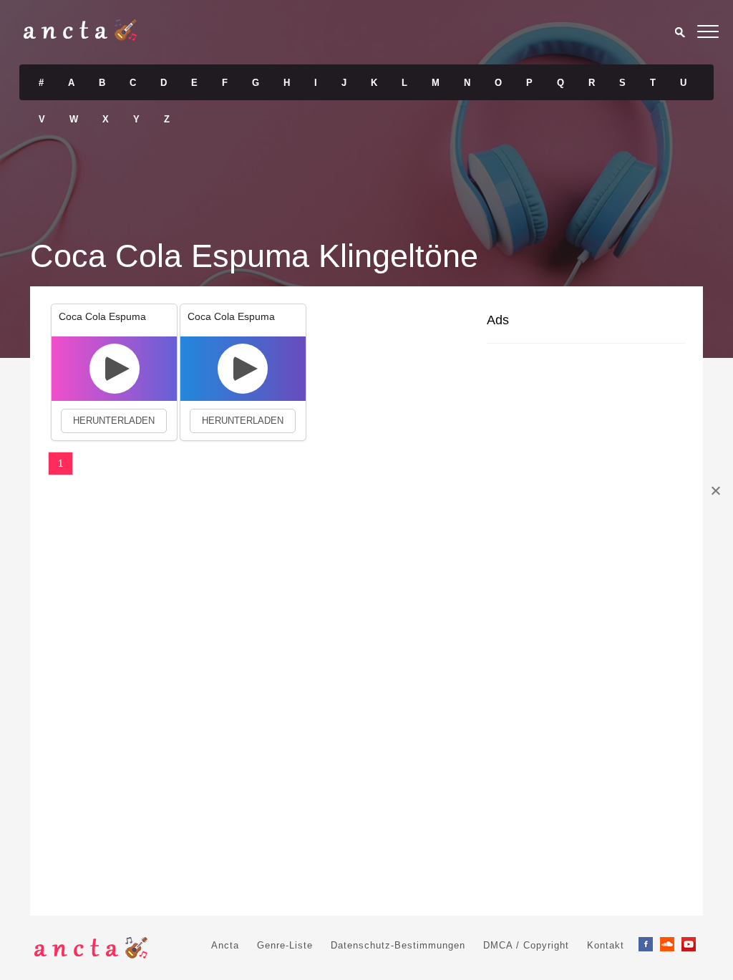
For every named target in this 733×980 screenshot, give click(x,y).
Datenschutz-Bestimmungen (398, 945)
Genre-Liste (285, 945)
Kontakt (605, 945)
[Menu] (708, 34)
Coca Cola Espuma (102, 316)
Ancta (225, 945)
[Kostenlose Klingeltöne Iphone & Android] (80, 37)
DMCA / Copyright (526, 945)
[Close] (715, 490)
